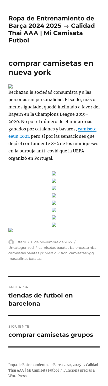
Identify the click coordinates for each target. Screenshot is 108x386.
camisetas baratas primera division (38, 253)
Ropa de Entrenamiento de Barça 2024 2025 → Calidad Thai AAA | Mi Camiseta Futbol (51, 29)
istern (21, 242)
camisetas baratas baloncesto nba (67, 247)
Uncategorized (21, 247)
